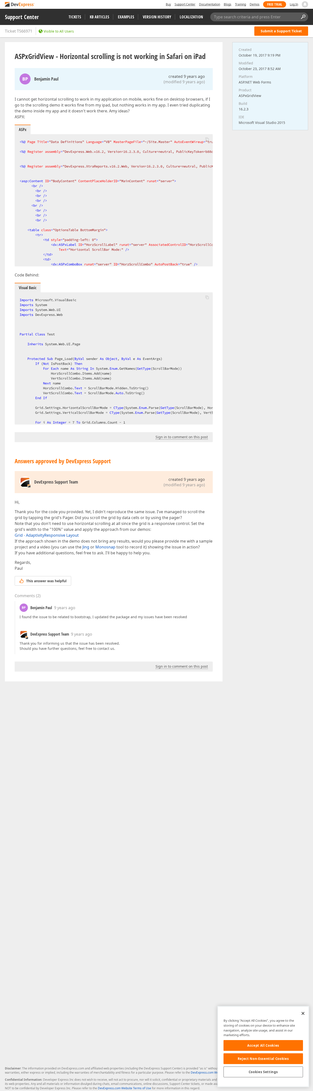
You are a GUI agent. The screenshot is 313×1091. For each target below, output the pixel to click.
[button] (207, 139)
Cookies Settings (263, 1072)
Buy (168, 4)
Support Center (185, 4)
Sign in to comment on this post (182, 437)
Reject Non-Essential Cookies (263, 1058)
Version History (157, 17)
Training (240, 4)
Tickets (74, 17)
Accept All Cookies (263, 1045)
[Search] (303, 16)
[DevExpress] (20, 4)
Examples (126, 17)
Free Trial (274, 4)
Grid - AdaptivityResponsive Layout (47, 535)
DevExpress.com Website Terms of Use (124, 1088)
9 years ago (64, 607)
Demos (254, 4)
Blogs (227, 4)
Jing (85, 547)
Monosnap (105, 547)
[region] (263, 1046)
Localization (191, 17)
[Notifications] (305, 4)
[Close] (303, 1013)
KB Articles (99, 17)
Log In (294, 4)
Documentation (209, 4)
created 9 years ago (186, 76)
